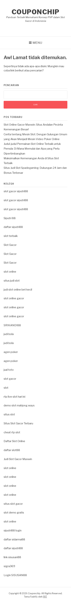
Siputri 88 (10, 218)
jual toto (9, 369)
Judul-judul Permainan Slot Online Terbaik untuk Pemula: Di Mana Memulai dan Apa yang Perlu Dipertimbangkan (32, 148)
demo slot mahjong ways (19, 405)
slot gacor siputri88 (16, 191)
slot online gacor (14, 298)
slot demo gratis (14, 512)
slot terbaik (11, 236)
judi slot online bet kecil (18, 289)
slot (6, 387)
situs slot (9, 414)
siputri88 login (12, 530)
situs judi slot (12, 280)
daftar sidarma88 (14, 539)
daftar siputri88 (13, 227)
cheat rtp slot (12, 432)
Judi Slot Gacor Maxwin (18, 459)
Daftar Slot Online (14, 441)
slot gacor (10, 378)
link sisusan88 (12, 557)
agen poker (11, 352)
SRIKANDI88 (12, 325)
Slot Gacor (10, 245)
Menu (37, 42)
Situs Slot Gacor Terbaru (18, 423)
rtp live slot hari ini (14, 396)
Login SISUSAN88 (15, 575)
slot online (10, 271)
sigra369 (9, 566)
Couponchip (36, 12)
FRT (45, 596)
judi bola (9, 334)
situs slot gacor (13, 503)
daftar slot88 (12, 450)
